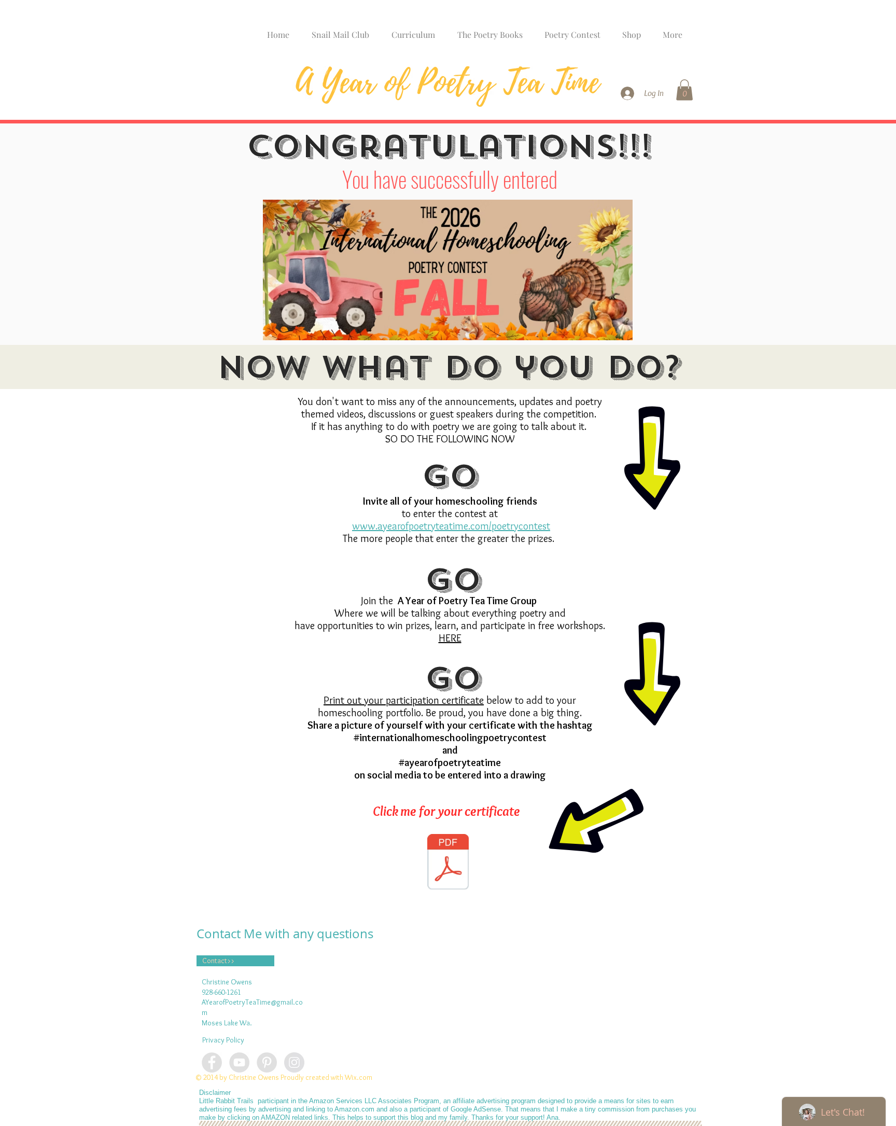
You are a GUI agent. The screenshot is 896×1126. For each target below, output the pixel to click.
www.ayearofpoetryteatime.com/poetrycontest (451, 526)
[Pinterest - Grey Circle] (267, 1062)
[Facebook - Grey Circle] (212, 1062)
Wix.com (358, 1077)
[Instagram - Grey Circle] (294, 1062)
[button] (684, 90)
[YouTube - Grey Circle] (239, 1062)
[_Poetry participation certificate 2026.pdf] (448, 863)
